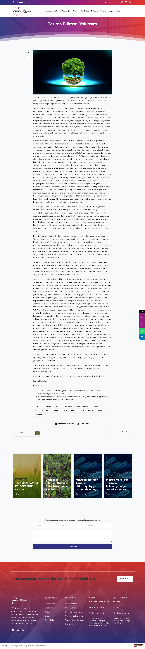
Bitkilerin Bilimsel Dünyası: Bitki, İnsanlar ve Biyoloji (56, 484)
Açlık (36, 407)
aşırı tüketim (47, 407)
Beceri (58, 407)
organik (55, 410)
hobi (36, 410)
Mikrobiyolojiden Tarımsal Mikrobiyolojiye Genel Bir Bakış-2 (87, 484)
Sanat (73, 410)
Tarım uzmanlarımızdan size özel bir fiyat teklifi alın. (53, 579)
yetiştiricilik (39, 415)
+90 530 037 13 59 (22, 2)
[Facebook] (122, 2)
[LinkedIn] (126, 2)
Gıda (104, 407)
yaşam (100, 410)
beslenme (68, 407)
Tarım (82, 410)
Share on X (85, 424)
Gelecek (96, 407)
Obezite (45, 410)
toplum (90, 410)
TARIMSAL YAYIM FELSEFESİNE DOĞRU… (26, 486)
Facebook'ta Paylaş (65, 424)
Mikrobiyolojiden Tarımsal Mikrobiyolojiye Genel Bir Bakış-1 (117, 484)
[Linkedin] (18, 629)
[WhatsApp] (142, 331)
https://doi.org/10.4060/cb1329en (50, 394)
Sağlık (65, 410)
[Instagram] (129, 2)
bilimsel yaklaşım (82, 407)
